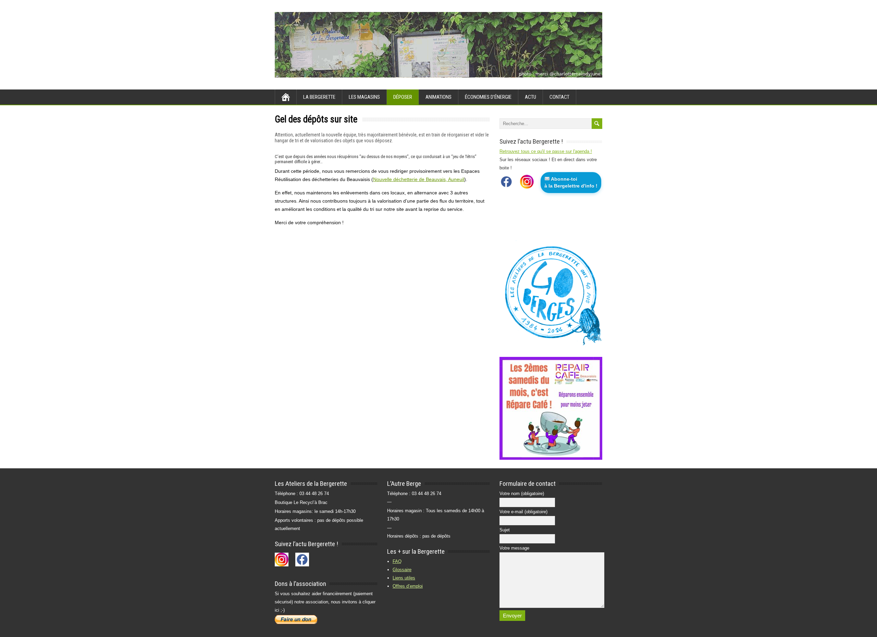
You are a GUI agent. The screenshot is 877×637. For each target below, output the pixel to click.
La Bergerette (319, 97)
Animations (438, 97)
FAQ (397, 561)
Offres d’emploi (408, 586)
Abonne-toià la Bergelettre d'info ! (570, 182)
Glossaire (402, 569)
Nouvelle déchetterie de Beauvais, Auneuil (418, 179)
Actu (530, 97)
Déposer (402, 97)
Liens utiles (404, 577)
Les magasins (364, 97)
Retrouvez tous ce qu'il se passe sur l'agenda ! (545, 151)
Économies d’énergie (488, 97)
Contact (559, 97)
